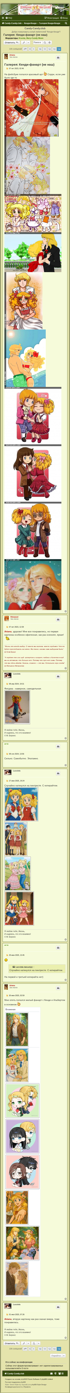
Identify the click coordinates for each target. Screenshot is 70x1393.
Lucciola (16, 674)
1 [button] (33, 49)
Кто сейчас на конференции (19, 1362)
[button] (25, 49)
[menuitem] (8, 18)
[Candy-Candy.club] (35, 9)
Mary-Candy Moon (34, 38)
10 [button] (40, 49)
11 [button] (45, 49)
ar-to (6, 744)
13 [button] (54, 49)
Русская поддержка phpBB (15, 1382)
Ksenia (22, 38)
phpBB (23, 1379)
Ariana (12, 55)
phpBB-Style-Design (39, 1384)
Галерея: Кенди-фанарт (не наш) (25, 34)
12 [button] (49, 49)
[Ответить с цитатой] (58, 58)
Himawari (14, 617)
